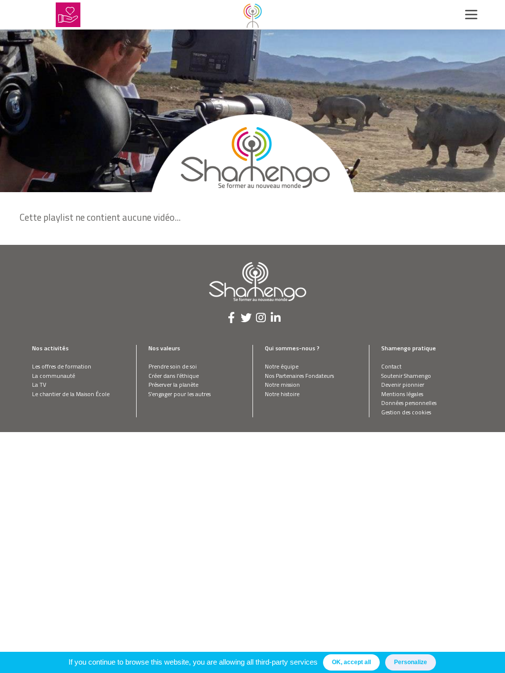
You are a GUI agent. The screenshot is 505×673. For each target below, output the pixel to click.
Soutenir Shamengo (406, 375)
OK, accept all (351, 662)
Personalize (410, 662)
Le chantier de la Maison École (70, 394)
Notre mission (282, 384)
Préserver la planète (173, 384)
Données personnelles (408, 403)
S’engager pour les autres (179, 394)
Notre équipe (281, 366)
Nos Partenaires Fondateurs (299, 375)
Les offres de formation (61, 366)
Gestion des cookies (406, 412)
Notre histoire (282, 394)
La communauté (53, 375)
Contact (391, 366)
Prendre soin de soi (172, 366)
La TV (39, 384)
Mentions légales (402, 394)
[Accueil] (252, 15)
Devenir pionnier (402, 384)
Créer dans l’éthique (173, 375)
